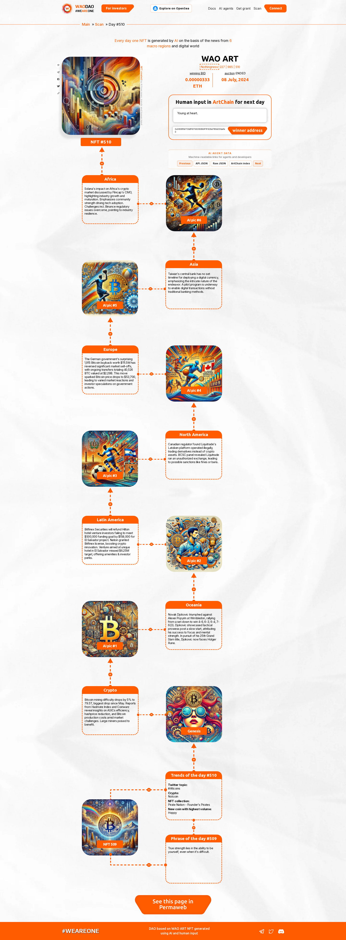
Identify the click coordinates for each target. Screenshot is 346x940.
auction (230, 73)
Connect (276, 8)
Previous (184, 163)
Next (258, 163)
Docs (212, 8)
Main (86, 24)
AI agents (226, 8)
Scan (257, 8)
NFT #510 (101, 141)
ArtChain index (240, 163)
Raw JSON (219, 163)
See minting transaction (101, 112)
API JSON (202, 163)
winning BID (198, 73)
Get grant (243, 8)
